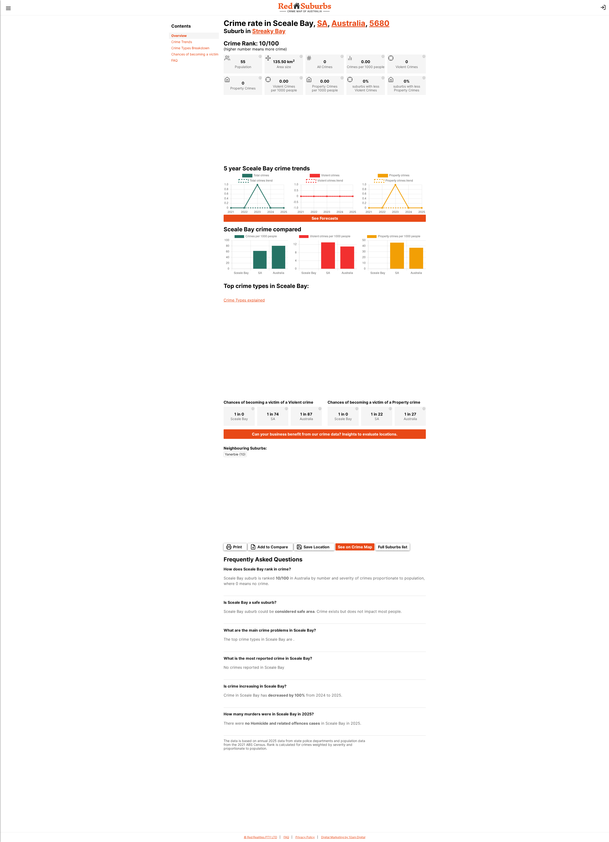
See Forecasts (325, 218)
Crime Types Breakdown (190, 48)
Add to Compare (272, 547)
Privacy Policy (305, 837)
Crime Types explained (244, 300)
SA (322, 23)
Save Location (316, 547)
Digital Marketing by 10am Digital (343, 837)
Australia (348, 23)
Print (237, 547)
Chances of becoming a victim (194, 54)
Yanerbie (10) (235, 454)
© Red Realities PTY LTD (260, 837)
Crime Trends (181, 42)
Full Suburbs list (392, 547)
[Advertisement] (325, 132)
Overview (179, 36)
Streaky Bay (268, 31)
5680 (379, 23)
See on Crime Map (355, 547)
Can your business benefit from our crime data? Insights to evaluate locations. (325, 434)
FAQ (174, 60)
